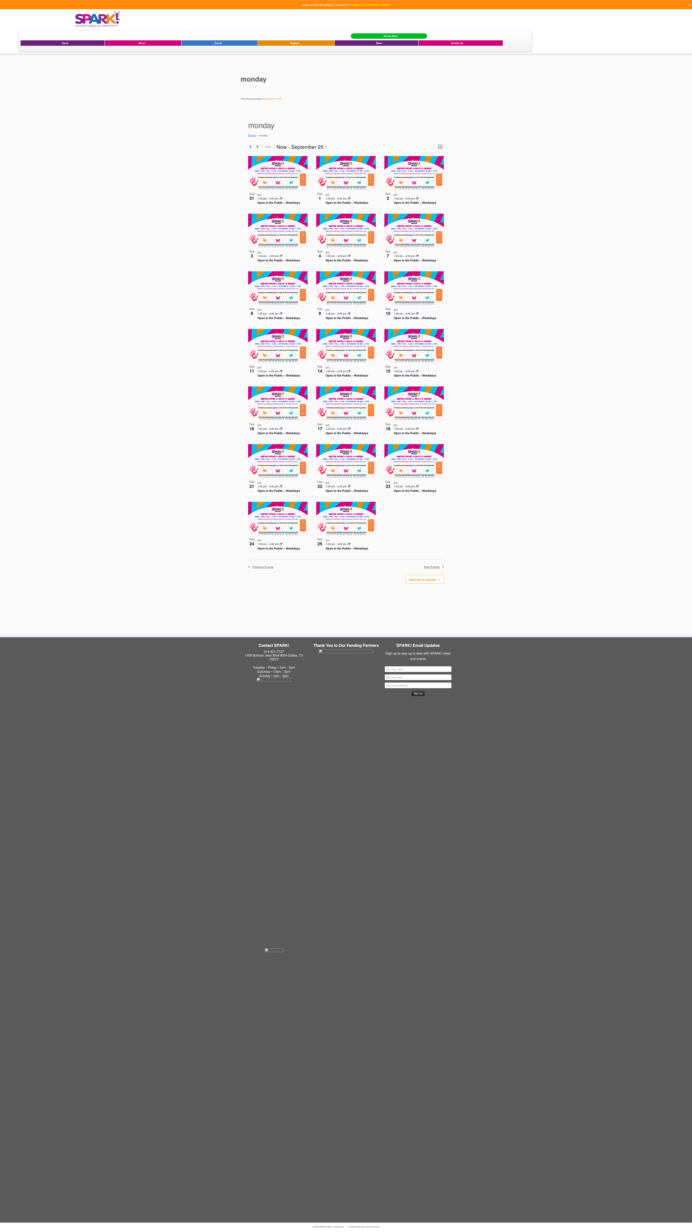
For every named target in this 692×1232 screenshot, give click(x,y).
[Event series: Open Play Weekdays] (281, 198)
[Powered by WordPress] (346, 1226)
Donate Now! (391, 36)
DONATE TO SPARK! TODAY (371, 5)
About (142, 43)
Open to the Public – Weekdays (279, 203)
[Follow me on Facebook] (23, 35)
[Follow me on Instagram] (29, 35)
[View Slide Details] (346, 677)
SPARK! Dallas (325, 1226)
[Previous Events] (250, 147)
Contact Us (457, 43)
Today (268, 146)
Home (65, 43)
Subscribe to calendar (422, 579)
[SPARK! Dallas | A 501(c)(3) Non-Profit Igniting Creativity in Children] (97, 19)
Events (218, 43)
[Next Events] (257, 147)
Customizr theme (372, 1226)
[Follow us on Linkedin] (34, 35)
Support (295, 43)
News (379, 43)
